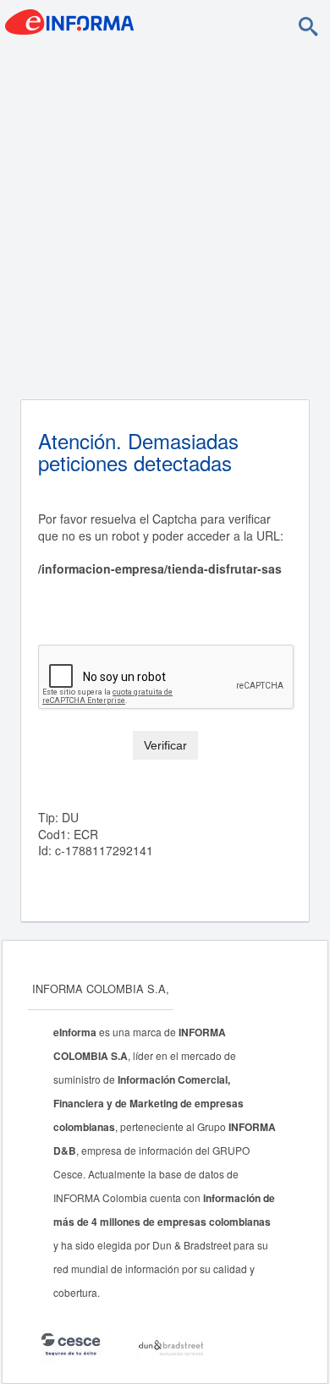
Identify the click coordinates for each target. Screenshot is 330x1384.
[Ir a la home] (69, 20)
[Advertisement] (165, 218)
